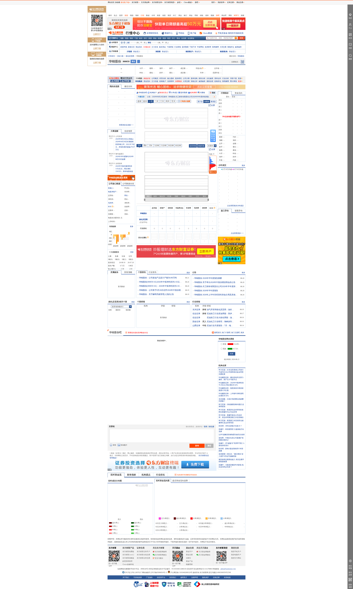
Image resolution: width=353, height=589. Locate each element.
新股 (126, 15)
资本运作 (217, 78)
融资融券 (238, 47)
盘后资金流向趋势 (180, 481)
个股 (136, 38)
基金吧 (223, 15)
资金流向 (139, 47)
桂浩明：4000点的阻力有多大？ (230, 426)
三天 (162, 101)
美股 (158, 15)
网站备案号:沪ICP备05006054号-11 (155, 572)
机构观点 (146, 475)
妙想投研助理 (127, 561)
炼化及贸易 (130, 56)
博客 (230, 15)
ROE (109, 207)
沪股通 (129, 51)
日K (139, 145)
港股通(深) (224, 51)
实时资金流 (115, 475)
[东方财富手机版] (126, 80)
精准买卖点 (164, 93)
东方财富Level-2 (128, 555)
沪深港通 (114, 51)
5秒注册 (211, 427)
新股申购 (123, 47)
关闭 (105, 7)
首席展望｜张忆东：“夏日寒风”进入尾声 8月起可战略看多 (231, 455)
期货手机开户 (236, 551)
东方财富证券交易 (143, 558)
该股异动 (238, 211)
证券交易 (230, 2)
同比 (126, 195)
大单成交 (174, 93)
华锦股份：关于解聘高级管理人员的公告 (156, 294)
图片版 (200, 101)
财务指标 (131, 475)
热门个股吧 (226, 332)
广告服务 (149, 577)
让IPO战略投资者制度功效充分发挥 (232, 435)
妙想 (178, 2)
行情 (142, 15)
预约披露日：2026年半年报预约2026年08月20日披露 (166, 97)
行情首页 (111, 56)
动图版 (206, 101)
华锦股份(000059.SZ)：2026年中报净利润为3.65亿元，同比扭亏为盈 (161, 286)
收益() (110, 188)
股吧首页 (217, 332)
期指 (131, 15)
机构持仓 (217, 81)
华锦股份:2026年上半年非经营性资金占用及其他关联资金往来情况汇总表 (216, 295)
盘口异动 (225, 211)
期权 (137, 15)
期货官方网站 (236, 558)
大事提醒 (114, 131)
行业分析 (225, 78)
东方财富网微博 (161, 552)
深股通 (158, 51)
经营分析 (162, 78)
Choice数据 (207, 33)
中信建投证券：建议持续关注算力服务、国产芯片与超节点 (231, 378)
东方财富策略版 (128, 558)
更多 (239, 78)
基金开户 (189, 551)
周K (145, 145)
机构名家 (222, 365)
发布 (197, 446)
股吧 (217, 15)
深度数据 (178, 81)
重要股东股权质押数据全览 (138, 333)
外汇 (174, 15)
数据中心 (169, 33)
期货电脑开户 (236, 555)
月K (150, 145)
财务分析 (202, 78)
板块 (140, 38)
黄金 (180, 15)
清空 (209, 446)
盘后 (145, 101)
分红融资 (210, 78)
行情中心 (114, 38)
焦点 (115, 15)
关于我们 (126, 577)
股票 (121, 15)
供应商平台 (161, 577)
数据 (147, 15)
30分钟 (171, 145)
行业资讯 (152, 272)
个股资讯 (142, 272)
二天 (156, 101)
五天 (173, 101)
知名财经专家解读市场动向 (187, 475)
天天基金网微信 (204, 555)
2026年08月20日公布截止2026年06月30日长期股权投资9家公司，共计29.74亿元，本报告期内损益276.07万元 (125, 144)
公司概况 (155, 78)
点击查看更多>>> (237, 233)
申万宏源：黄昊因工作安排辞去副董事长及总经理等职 (231, 422)
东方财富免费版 (128, 551)
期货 (169, 15)
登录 (205, 427)
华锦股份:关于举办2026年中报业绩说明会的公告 (214, 282)
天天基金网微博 (204, 552)
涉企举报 (350, 567)
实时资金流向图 (162, 481)
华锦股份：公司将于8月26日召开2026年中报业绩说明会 (161, 290)
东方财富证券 (157, 2)
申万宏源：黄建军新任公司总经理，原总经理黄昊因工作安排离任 (231, 416)
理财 (196, 15)
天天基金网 (145, 2)
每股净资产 (112, 192)
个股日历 (141, 97)
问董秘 (202, 93)
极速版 (213, 101)
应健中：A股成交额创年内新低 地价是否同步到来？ (231, 466)
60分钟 (178, 145)
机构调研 (193, 93)
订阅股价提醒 (185, 101)
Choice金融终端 (128, 564)
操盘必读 (147, 78)
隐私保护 (205, 577)
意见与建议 (159, 558)
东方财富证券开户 (143, 551)
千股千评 (192, 47)
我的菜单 (221, 2)
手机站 (181, 33)
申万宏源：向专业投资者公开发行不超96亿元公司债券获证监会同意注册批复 (231, 372)
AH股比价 (147, 47)
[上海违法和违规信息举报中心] (184, 584)
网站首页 (111, 2)
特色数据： (139, 81)
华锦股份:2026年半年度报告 (206, 291)
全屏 (213, 105)
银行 (185, 15)
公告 (194, 272)
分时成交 (222, 165)
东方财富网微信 (161, 555)
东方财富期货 (222, 548)
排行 (145, 38)
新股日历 (131, 47)
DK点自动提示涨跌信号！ (231, 116)
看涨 (224, 344)
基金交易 (189, 555)
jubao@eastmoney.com (228, 569)
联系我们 (172, 577)
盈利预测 (185, 47)
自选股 (183, 38)
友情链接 (227, 577)
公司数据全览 (128, 184)
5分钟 (156, 145)
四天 (168, 101)
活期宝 (188, 558)
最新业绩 (210, 81)
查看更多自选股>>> (126, 125)
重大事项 (233, 81)
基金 (190, 15)
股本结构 (194, 78)
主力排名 (155, 47)
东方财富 (112, 548)
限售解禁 (215, 47)
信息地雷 (128, 131)
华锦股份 (143, 213)
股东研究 (178, 78)
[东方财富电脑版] (115, 80)
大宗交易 (223, 47)
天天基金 (176, 548)
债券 (207, 15)
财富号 (236, 15)
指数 (122, 38)
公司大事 (186, 78)
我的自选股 (114, 86)
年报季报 (200, 47)
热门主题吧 (235, 332)
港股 (164, 15)
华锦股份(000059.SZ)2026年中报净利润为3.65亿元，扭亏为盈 (161, 282)
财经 (110, 15)
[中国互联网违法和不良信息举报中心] (207, 584)
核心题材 (170, 78)
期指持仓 (230, 47)
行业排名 (160, 475)
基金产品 (189, 561)
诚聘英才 (183, 577)
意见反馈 (350, 574)
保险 (201, 15)
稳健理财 (189, 564)
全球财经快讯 (152, 33)
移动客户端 (125, 2)
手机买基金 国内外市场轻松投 (231, 33)
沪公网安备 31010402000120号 (181, 572)
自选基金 (191, 38)
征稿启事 (216, 577)
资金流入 (136, 51)
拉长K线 (193, 146)
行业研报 (177, 47)
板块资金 (162, 47)
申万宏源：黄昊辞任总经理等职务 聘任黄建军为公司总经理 (231, 411)
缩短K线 (201, 146)
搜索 (242, 15)
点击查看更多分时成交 (235, 206)
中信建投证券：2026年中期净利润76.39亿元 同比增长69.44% (231, 384)
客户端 (193, 33)
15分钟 (163, 145)
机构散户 (162, 81)
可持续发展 (137, 577)
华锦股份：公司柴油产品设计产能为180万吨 (158, 278)
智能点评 (194, 81)
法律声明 (194, 577)
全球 (153, 15)
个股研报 (170, 47)
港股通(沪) (189, 51)
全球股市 (114, 42)
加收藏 (117, 2)
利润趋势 (112, 226)
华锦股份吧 (143, 93)
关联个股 (233, 78)
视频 (212, 15)
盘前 (139, 101)
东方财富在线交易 (143, 555)
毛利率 (110, 203)
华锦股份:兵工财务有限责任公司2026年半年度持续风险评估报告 (216, 286)
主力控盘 (155, 81)
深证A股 (120, 56)
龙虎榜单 (208, 47)
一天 (151, 101)
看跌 (224, 349)
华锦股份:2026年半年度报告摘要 (208, 278)
